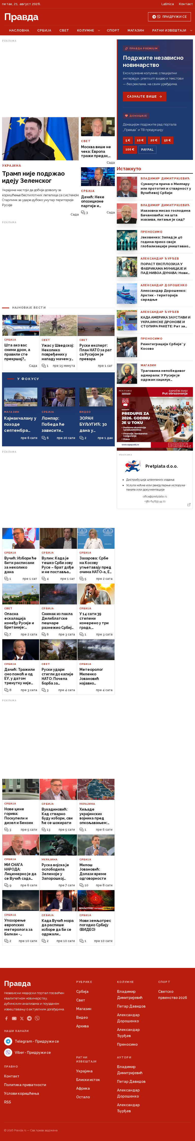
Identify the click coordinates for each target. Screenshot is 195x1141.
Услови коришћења (21, 1093)
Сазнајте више (142, 96)
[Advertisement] (58, 79)
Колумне (85, 30)
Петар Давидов (131, 1006)
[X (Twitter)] (22, 1018)
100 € (129, 149)
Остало (83, 1097)
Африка (83, 1088)
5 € (127, 140)
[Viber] (37, 1018)
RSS (7, 1102)
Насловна (19, 30)
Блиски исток (88, 1080)
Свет (64, 30)
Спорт (113, 30)
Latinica (167, 4)
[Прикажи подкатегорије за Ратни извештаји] (191, 30)
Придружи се (174, 17)
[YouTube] (14, 1018)
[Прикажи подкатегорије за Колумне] (99, 30)
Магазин (136, 30)
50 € (167, 140)
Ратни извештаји (169, 30)
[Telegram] (29, 1018)
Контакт (186, 4)
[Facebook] (6, 1018)
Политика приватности (25, 1085)
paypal (147, 149)
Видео (82, 1017)
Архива (82, 1026)
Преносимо (127, 1044)
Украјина (84, 1071)
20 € (153, 140)
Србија (44, 30)
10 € (140, 140)
